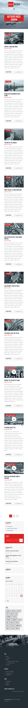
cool (8, 614)
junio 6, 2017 (7, 240)
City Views (8, 34)
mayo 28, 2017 (8, 335)
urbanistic (18, 625)
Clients (7, 683)
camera (8, 611)
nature (12, 622)
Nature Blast (10, 530)
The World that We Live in (11, 333)
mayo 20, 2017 (8, 429)
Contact (8, 664)
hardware (9, 616)
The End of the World (10, 143)
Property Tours (9, 673)
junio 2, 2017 (7, 287)
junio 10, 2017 (7, 191)
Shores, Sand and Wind (11, 47)
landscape (14, 619)
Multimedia (8, 674)
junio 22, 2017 (7, 48)
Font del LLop (10, 663)
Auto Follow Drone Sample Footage (12, 477)
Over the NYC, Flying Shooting (13, 190)
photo (17, 622)
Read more (8, 72)
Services (8, 658)
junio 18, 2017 (7, 97)
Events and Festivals (10, 368)
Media (7, 684)
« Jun (7, 600)
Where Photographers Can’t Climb (12, 95)
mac (7, 622)
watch (17, 628)
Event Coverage (9, 671)
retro (12, 625)
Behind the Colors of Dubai (12, 380)
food (16, 614)
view (13, 628)
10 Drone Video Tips (9, 428)
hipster (14, 616)
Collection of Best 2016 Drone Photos (13, 238)
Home (8, 22)
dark (12, 614)
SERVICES (8, 681)
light (20, 619)
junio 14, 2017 (7, 144)
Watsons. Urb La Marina (13, 661)
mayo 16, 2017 (8, 480)
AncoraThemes (8, 699)
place (8, 625)
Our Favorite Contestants (12, 286)
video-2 (8, 628)
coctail (18, 611)
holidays (8, 619)
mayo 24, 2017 (8, 382)
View (7, 659)
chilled (13, 611)
